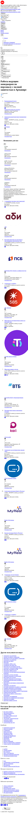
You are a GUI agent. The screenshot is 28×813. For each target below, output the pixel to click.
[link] (3, 27)
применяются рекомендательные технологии (13, 796)
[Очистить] (3, 53)
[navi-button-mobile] (2, 35)
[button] (2, 30)
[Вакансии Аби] (15, 217)
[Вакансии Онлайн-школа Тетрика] (15, 343)
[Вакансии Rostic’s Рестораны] (15, 509)
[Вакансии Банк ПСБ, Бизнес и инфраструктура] (15, 259)
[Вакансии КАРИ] (15, 427)
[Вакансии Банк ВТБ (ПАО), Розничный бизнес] (15, 386)
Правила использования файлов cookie (10, 12)
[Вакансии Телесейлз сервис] (15, 468)
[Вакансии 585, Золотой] (15, 298)
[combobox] (7, 50)
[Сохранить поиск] (2, 57)
